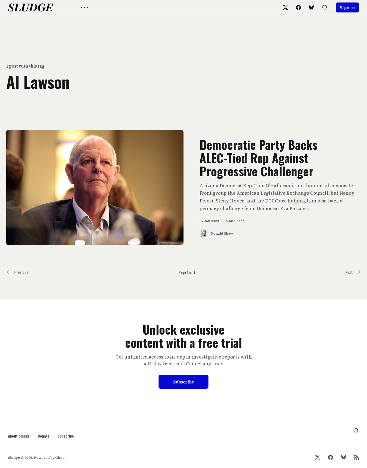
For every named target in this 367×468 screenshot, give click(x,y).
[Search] (325, 7)
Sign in (347, 7)
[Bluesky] (311, 7)
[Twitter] (285, 7)
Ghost (60, 457)
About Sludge (19, 436)
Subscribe (183, 382)
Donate (44, 436)
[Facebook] (298, 7)
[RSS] (356, 457)
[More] (84, 7)
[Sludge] (30, 7)
